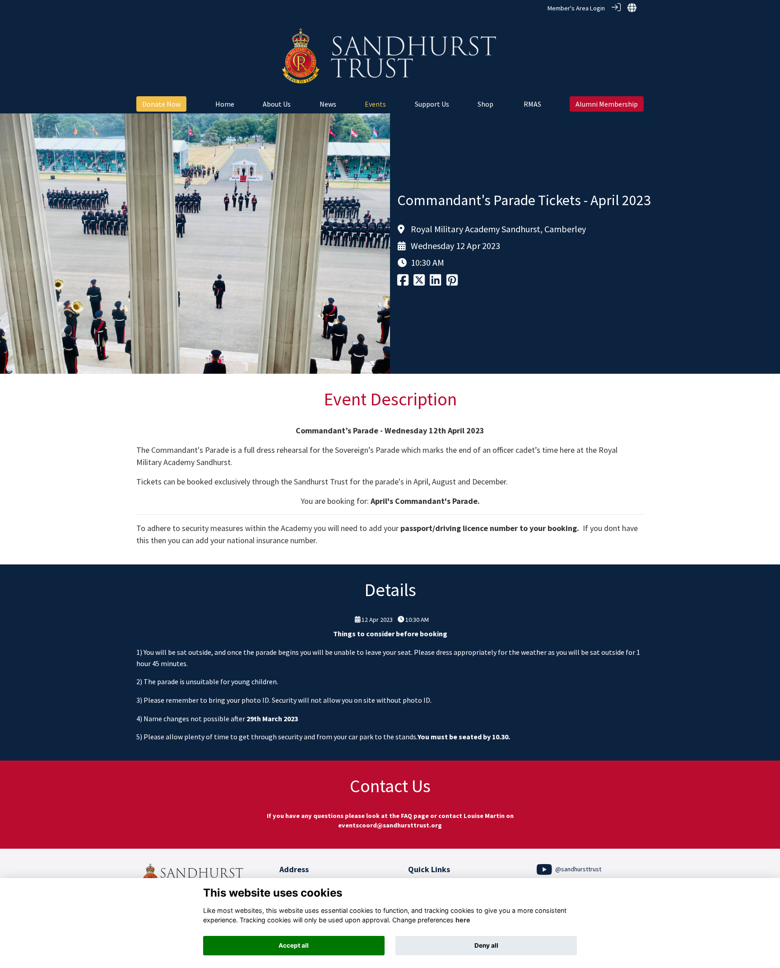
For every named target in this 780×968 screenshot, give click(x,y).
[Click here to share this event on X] (419, 282)
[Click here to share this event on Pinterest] (452, 282)
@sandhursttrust (577, 869)
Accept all (294, 945)
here (462, 920)
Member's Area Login (576, 8)
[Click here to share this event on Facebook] (403, 282)
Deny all (486, 945)
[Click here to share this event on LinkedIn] (435, 282)
